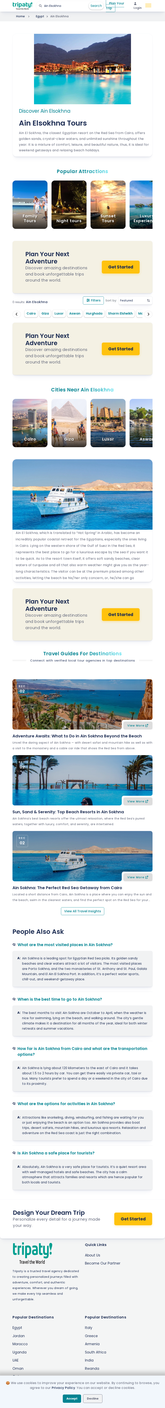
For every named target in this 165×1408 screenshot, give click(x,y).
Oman (18, 1368)
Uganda (19, 1352)
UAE (15, 1360)
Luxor (59, 313)
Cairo (31, 313)
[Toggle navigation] (148, 5)
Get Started (120, 267)
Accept (71, 1399)
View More (135, 726)
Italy (88, 1327)
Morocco (20, 1344)
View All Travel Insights (82, 911)
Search (96, 5)
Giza (45, 313)
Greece (91, 1336)
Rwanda (92, 1368)
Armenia (92, 1344)
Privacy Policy (63, 1387)
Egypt (40, 16)
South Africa (95, 1352)
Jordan (18, 1336)
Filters (95, 300)
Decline (93, 1399)
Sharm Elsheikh (120, 313)
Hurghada (94, 313)
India (89, 1360)
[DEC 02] (82, 704)
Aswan (74, 313)
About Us (92, 1255)
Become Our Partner (102, 1263)
